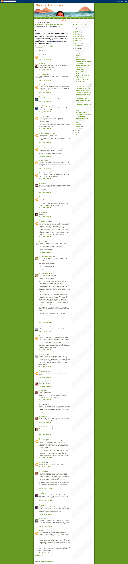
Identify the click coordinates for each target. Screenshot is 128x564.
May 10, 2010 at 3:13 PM (45, 500)
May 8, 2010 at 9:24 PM (45, 208)
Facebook (77, 33)
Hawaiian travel (79, 38)
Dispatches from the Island (50, 5)
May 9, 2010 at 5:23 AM (45, 331)
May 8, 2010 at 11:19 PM (45, 322)
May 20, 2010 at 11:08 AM (45, 552)
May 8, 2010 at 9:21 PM (45, 192)
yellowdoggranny (45, 106)
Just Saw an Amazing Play (83, 88)
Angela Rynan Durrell (47, 256)
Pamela (43, 471)
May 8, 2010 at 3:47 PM (45, 92)
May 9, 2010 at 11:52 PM (45, 458)
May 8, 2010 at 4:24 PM (45, 101)
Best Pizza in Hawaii (81, 112)
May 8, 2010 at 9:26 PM (45, 216)
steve (42, 336)
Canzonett (43, 354)
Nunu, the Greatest (81, 59)
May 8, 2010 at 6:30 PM (45, 129)
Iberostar (43, 518)
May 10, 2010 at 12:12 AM (46, 466)
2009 (76, 130)
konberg (43, 147)
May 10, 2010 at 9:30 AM (45, 488)
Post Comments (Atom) (48, 561)
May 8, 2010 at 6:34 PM (45, 142)
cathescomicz (44, 221)
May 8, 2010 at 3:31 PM (45, 80)
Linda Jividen (44, 172)
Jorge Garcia (44, 85)
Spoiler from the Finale (82, 79)
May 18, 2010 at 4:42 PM (45, 526)
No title (78, 73)
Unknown (43, 160)
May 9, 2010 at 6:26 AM (45, 350)
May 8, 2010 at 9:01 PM (45, 179)
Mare (42, 390)
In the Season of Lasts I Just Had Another (49, 24)
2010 (76, 53)
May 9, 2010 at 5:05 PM (45, 412)
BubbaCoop (44, 63)
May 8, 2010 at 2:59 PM (45, 59)
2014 (76, 51)
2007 (76, 134)
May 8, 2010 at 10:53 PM (45, 269)
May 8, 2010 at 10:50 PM (45, 252)
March (78, 124)
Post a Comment (39, 555)
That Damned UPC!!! (81, 98)
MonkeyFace (44, 97)
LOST (40, 47)
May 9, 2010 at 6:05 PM (45, 422)
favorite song (78, 36)
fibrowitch (43, 116)
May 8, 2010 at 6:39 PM (45, 156)
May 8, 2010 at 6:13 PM (45, 112)
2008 (76, 132)
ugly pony (43, 493)
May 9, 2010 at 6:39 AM (45, 366)
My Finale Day (79, 71)
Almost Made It (80, 69)
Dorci (42, 55)
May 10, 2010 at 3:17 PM (45, 514)
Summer (43, 439)
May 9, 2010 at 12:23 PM (45, 386)
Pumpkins (78, 44)
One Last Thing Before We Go (84, 61)
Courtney (43, 212)
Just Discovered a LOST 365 (83, 86)
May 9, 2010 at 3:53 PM (45, 400)
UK (57, 41)
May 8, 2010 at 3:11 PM (45, 70)
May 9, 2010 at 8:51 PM (45, 434)
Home (52, 558)
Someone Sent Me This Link (83, 108)
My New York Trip (80, 82)
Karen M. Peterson (46, 427)
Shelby (42, 241)
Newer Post (38, 558)
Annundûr (43, 74)
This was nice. (80, 63)
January (78, 128)
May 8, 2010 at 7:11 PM (45, 168)
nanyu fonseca (45, 327)
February (78, 126)
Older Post (67, 558)
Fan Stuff (77, 34)
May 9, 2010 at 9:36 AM (45, 377)
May (77, 57)
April (77, 122)
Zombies (77, 45)
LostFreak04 (44, 416)
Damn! (77, 110)
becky (42, 183)
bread (76, 31)
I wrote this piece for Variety (83, 84)
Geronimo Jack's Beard (79, 25)
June (77, 55)
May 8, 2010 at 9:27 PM (45, 237)
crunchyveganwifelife (46, 133)
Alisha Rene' (44, 381)
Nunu (76, 42)
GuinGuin (43, 371)
